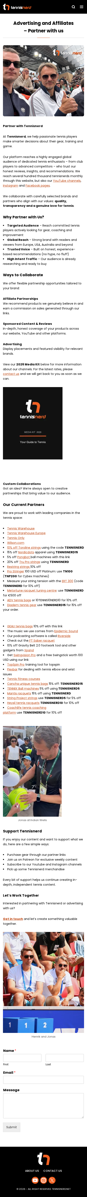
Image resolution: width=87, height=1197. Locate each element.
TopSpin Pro (15, 664)
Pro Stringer (15, 571)
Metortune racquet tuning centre (32, 590)
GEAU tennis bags (20, 626)
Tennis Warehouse (21, 528)
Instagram (10, 185)
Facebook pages (38, 185)
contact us (11, 374)
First (5, 1064)
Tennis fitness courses (23, 679)
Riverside (64, 636)
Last (48, 1064)
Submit (11, 1127)
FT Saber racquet (42, 640)
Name (9, 1051)
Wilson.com (15, 543)
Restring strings (18, 567)
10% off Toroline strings (24, 547)
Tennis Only (15, 538)
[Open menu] (81, 6)
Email (9, 1073)
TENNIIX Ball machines (23, 688)
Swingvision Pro (25, 655)
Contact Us (52, 1171)
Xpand (29, 650)
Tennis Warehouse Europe (26, 533)
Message (11, 1090)
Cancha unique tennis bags (27, 684)
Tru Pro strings (29, 562)
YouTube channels (67, 181)
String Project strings (22, 698)
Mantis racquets (19, 693)
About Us (32, 1171)
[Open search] (73, 7)
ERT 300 (67, 581)
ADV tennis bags (19, 600)
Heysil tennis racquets (23, 703)
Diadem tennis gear (21, 605)
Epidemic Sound (66, 631)
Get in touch (13, 919)
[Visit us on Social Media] (35, 1180)
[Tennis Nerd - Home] (27, 7)
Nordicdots (26, 552)
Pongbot (24, 557)
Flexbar (12, 669)
